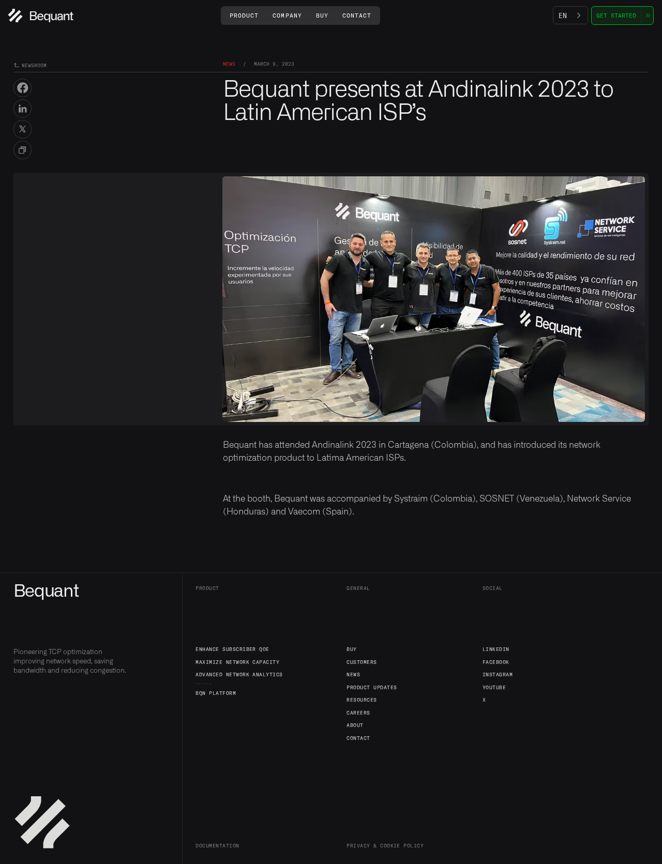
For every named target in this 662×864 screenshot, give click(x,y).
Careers (358, 712)
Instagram (498, 674)
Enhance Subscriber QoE (232, 649)
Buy (351, 649)
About (355, 725)
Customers (362, 662)
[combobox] (570, 15)
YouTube (494, 687)
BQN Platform (215, 693)
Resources (362, 699)
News (353, 674)
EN (563, 15)
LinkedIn (496, 649)
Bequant (46, 591)
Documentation (217, 845)
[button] (244, 15)
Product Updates (372, 687)
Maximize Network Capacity (237, 662)
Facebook (496, 662)
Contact (358, 738)
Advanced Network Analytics (239, 674)
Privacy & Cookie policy (385, 845)
